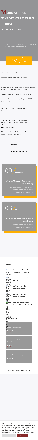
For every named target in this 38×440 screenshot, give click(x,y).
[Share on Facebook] (19, 144)
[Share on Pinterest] (26, 144)
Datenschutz (31, 432)
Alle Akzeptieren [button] (22, 435)
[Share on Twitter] (22, 144)
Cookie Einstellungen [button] (9, 435)
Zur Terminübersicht (19, 151)
